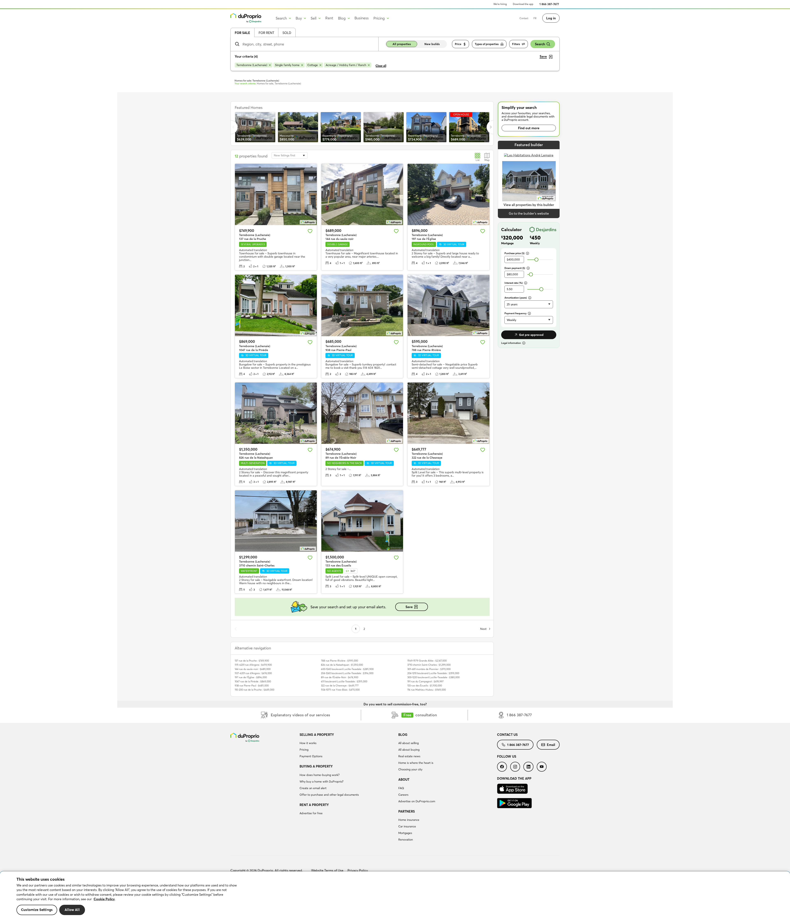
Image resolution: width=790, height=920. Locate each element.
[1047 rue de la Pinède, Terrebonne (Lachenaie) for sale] (276, 305)
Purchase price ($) (514, 253)
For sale (242, 33)
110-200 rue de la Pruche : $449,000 (254, 689)
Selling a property (317, 735)
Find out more (528, 128)
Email (551, 745)
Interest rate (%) (513, 282)
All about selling (408, 743)
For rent (266, 33)
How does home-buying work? (319, 775)
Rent (329, 18)
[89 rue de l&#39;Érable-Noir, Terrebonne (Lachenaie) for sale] (362, 413)
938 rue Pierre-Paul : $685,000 (252, 685)
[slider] (536, 260)
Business (361, 18)
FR (535, 18)
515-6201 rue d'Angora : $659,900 (253, 664)
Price (458, 44)
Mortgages (405, 833)
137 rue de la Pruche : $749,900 (252, 660)
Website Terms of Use (327, 870)
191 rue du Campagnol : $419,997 (425, 681)
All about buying (408, 749)
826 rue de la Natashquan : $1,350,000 (342, 664)
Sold (286, 33)
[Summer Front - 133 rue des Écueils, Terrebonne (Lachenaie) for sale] (362, 521)
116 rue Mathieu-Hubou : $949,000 (426, 689)
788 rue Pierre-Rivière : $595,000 (339, 660)
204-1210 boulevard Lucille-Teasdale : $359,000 (433, 673)
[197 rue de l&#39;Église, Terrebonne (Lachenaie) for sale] (448, 194)
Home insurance (408, 820)
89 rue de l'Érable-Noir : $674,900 (339, 677)
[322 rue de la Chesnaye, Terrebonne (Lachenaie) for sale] (448, 413)
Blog (402, 735)
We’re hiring (500, 4)
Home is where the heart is (415, 763)
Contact (523, 18)
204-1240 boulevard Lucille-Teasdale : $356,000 (347, 673)
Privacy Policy (357, 870)
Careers (403, 795)
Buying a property (316, 766)
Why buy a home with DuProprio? (321, 781)
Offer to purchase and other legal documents (329, 795)
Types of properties (487, 44)
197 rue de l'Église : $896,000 (251, 677)
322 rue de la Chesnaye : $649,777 (340, 685)
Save (409, 607)
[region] (395, 895)
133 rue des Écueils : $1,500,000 (424, 685)
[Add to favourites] (310, 231)
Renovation (405, 839)
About (403, 779)
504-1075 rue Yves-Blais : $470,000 (340, 689)
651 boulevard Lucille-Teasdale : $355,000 (344, 681)
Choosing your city (410, 769)
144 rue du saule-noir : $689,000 (253, 669)
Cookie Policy (104, 899)
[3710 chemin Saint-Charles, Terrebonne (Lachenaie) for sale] (276, 521)
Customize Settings (37, 910)
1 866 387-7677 (549, 4)
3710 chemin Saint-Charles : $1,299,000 (429, 664)
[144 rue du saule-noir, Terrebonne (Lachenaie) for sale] (362, 194)
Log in (551, 18)
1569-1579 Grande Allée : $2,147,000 (427, 660)
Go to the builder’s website (529, 213)
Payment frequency (515, 313)
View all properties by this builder (528, 205)
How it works (308, 743)
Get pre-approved (531, 335)
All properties (402, 44)
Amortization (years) (515, 297)
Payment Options (311, 756)
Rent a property (314, 805)
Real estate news (409, 756)
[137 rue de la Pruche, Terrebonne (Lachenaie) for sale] (276, 194)
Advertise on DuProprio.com (416, 801)
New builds (432, 44)
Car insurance (407, 826)
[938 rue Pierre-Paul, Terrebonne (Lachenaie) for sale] (362, 305)
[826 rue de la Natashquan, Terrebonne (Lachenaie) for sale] (276, 413)
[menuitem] (347, 746)
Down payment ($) (514, 268)
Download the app (523, 4)
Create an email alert (313, 788)
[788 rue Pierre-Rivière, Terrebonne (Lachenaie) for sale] (448, 305)
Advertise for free (311, 813)
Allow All (72, 910)
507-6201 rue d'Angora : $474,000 (253, 673)
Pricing (304, 749)
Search (540, 44)
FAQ (401, 788)
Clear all (380, 65)
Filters (516, 44)
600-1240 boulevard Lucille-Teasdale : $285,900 (347, 669)
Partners (406, 811)
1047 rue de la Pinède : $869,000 (253, 681)
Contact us (507, 735)
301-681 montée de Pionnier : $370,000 (429, 669)
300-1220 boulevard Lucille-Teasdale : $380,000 (433, 677)
